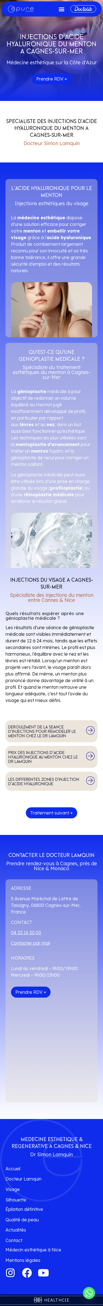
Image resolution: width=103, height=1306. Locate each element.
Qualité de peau (22, 1219)
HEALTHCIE (55, 1300)
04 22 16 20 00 (26, 932)
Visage (12, 1189)
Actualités (15, 1230)
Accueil (12, 1168)
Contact (13, 1240)
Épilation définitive (24, 1209)
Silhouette (15, 1200)
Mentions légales (22, 1260)
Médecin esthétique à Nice (33, 1249)
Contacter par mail (30, 943)
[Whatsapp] (89, 1293)
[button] (61, 9)
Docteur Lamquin (23, 1179)
